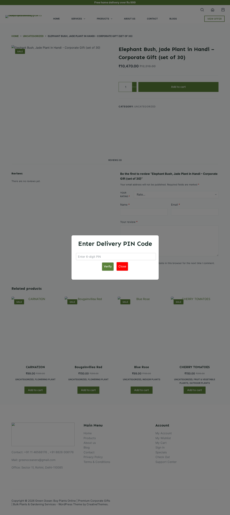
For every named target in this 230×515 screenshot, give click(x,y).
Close (122, 266)
